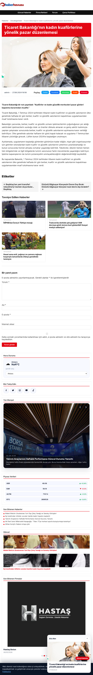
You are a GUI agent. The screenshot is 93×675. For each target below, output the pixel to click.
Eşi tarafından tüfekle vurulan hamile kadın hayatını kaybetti (27, 516)
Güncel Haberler (24, 12)
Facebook (54, 92)
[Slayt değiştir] (42, 655)
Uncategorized (16, 21)
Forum (55, 12)
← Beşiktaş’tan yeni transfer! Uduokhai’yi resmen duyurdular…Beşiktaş (19, 186)
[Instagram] (20, 390)
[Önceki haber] (80, 407)
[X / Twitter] (13, 390)
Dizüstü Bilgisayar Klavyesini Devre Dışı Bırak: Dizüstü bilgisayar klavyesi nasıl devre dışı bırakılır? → (65, 186)
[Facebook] (6, 390)
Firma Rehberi (41, 12)
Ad (4, 305)
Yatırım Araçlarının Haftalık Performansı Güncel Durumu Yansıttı (29, 519)
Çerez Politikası (68, 12)
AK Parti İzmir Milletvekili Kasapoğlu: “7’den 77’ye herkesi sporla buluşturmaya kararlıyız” (38, 521)
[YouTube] (26, 390)
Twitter (45, 92)
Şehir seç (10, 369)
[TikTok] (33, 390)
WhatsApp (65, 92)
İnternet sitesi (8, 324)
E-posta (6, 314)
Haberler (5, 21)
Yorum (5, 282)
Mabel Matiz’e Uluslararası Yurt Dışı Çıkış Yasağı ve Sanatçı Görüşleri (30, 513)
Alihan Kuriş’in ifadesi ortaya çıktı (17, 524)
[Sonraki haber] (86, 407)
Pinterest (84, 92)
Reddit (75, 92)
